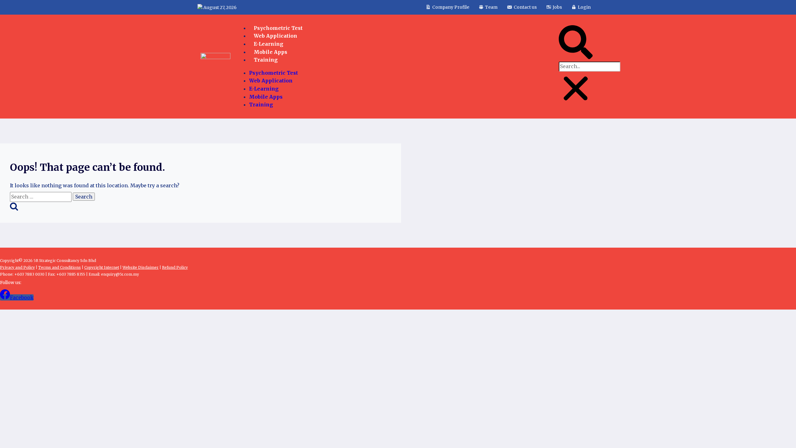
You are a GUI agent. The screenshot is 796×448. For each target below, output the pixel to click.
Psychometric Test (273, 73)
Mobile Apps (266, 97)
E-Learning (268, 44)
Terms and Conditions (59, 267)
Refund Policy (175, 267)
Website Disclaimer (141, 267)
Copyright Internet (101, 267)
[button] (576, 43)
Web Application (271, 80)
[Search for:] (41, 197)
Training (266, 60)
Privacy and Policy (17, 267)
